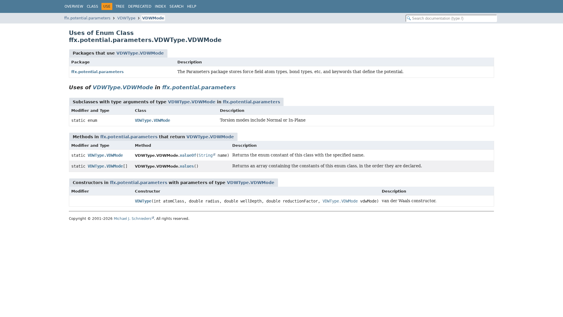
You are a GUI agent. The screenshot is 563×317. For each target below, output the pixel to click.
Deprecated (139, 6)
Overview (74, 6)
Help (191, 6)
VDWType (126, 18)
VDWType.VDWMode (140, 53)
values (187, 166)
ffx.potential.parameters (87, 18)
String (206, 155)
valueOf (188, 155)
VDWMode (153, 18)
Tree (120, 6)
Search (176, 6)
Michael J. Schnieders (132, 219)
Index (160, 6)
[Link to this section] (240, 87)
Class (92, 6)
